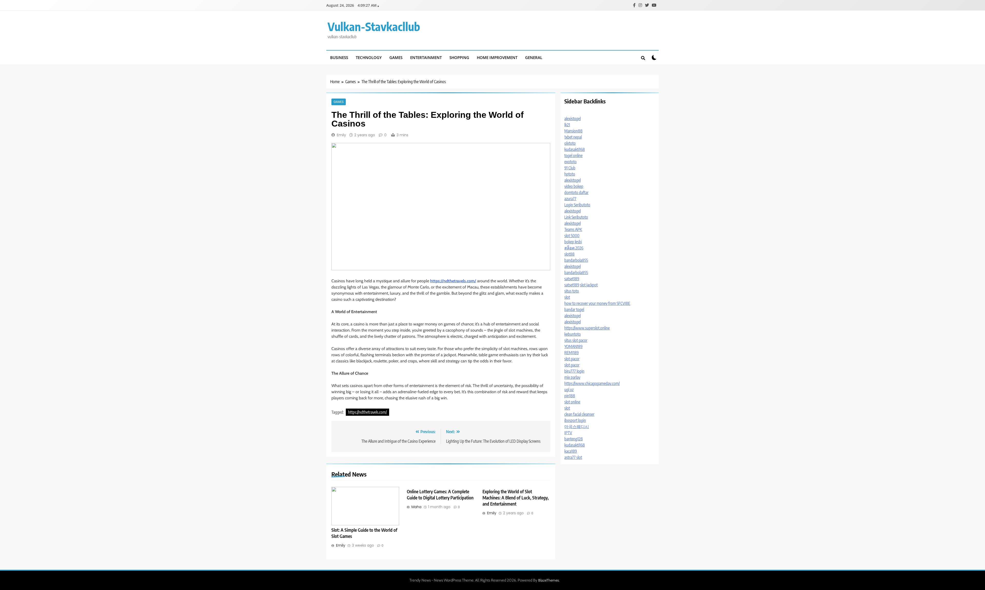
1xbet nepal (573, 137)
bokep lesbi (573, 241)
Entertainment (426, 57)
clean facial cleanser (579, 414)
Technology (369, 57)
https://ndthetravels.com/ (367, 412)
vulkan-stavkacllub (374, 26)
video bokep (573, 186)
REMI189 (571, 352)
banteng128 (573, 438)
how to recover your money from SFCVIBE (597, 303)
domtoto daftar (576, 192)
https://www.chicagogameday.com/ (592, 383)
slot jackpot (589, 284)
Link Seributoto (576, 217)
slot (567, 297)
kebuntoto (572, 334)
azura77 (570, 198)
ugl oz (569, 389)
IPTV (568, 432)
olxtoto (570, 143)
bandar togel (574, 309)
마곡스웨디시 (576, 426)
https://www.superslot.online (587, 328)
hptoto (569, 174)
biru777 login (574, 371)
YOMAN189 (573, 346)
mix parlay (572, 377)
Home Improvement (497, 57)
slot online (572, 401)
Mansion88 (573, 130)
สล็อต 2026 (573, 247)
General (533, 57)
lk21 (567, 124)
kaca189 (570, 451)
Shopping (459, 57)
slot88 (569, 254)
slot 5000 (571, 235)
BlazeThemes (548, 580)
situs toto (571, 291)
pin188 (569, 395)
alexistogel (572, 118)
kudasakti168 (574, 149)
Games (395, 57)
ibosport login (575, 420)
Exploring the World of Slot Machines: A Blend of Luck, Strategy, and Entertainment (515, 498)
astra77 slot (573, 457)
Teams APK (573, 229)
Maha (416, 506)
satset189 (571, 278)
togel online (573, 155)
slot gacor (571, 358)
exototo (570, 161)
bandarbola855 (576, 260)
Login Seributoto (577, 204)
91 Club (569, 167)
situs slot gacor (575, 340)
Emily (341, 135)
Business (339, 57)
